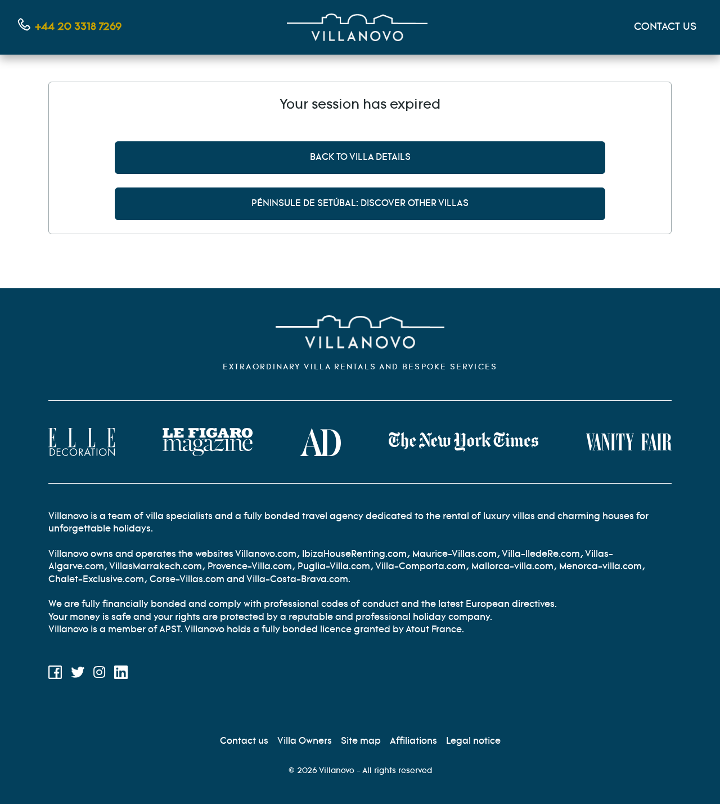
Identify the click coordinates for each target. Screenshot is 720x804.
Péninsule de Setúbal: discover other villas (360, 203)
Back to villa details (360, 157)
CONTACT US (665, 27)
